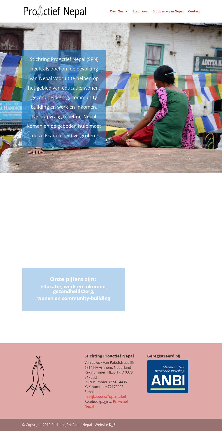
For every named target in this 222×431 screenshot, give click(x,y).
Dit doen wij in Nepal (167, 11)
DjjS (112, 424)
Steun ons (140, 11)
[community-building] (73, 261)
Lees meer (167, 311)
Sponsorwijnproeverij (167, 279)
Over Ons (117, 11)
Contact (194, 11)
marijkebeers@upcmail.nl (105, 396)
